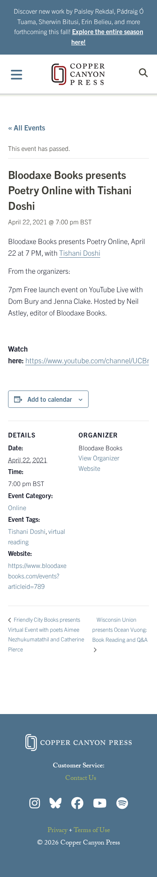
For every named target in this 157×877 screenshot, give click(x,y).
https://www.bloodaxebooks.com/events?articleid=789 (37, 575)
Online (17, 507)
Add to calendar (49, 399)
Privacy (57, 831)
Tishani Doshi (79, 252)
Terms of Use (92, 831)
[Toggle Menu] (16, 74)
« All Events (26, 127)
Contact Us (80, 779)
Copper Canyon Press (78, 74)
